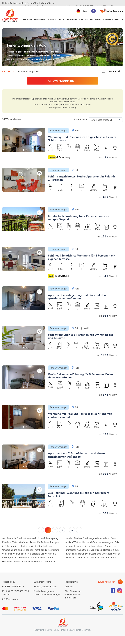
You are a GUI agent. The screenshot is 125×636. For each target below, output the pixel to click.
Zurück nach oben (106, 581)
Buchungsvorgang (42, 581)
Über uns (69, 586)
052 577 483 (17, 591)
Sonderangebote (113, 19)
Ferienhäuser (75, 19)
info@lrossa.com (10, 599)
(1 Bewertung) (62, 275)
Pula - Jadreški (82, 328)
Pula (77, 130)
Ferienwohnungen (34, 19)
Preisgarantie (71, 581)
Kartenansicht (116, 71)
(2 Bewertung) (63, 157)
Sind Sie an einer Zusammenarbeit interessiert (73, 594)
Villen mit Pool (56, 19)
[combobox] (106, 119)
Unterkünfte (92, 19)
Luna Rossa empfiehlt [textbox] (101, 119)
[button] (23, 150)
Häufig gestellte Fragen (45, 586)
